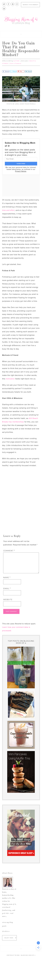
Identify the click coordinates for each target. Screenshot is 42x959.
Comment (9, 551)
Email (7, 589)
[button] (21, 34)
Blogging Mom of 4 (21, 20)
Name (6, 578)
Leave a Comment (15, 63)
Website (7, 600)
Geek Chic (5, 913)
